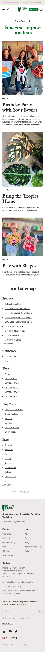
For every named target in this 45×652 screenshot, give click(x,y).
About (27, 534)
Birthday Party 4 (12, 396)
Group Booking (11, 414)
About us (9, 450)
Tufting (8, 472)
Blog (4, 547)
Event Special (11, 432)
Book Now (33, 9)
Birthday (8, 423)
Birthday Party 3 (12, 392)
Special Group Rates (14, 409)
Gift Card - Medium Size (15, 331)
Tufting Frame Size (13, 304)
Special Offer (7, 555)
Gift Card (6, 551)
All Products (7, 344)
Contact (8, 445)
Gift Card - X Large (13, 340)
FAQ (27, 543)
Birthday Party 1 (12, 383)
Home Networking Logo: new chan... (20, 317)
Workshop (6, 534)
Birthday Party (11, 378)
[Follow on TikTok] (16, 631)
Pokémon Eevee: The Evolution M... (20, 313)
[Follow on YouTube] (10, 631)
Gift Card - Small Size (14, 326)
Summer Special (12, 427)
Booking (8, 454)
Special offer (10, 476)
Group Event (10, 468)
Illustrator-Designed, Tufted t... (17, 309)
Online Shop (10, 356)
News (7, 374)
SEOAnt (25, 492)
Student (8, 419)
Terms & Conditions (33, 547)
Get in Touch (7, 623)
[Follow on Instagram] (4, 631)
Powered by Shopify (22, 645)
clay (7, 481)
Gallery (8, 361)
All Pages (6, 485)
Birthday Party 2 (12, 387)
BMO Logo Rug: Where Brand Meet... (21, 322)
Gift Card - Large (12, 335)
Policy (27, 551)
